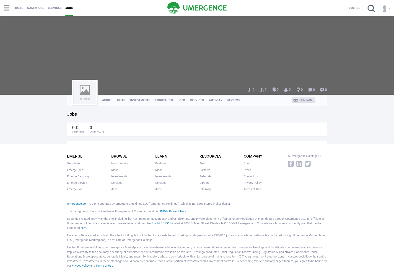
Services (55, 8)
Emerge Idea (75, 170)
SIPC (166, 223)
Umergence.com (77, 203)
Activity (215, 100)
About (107, 100)
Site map (205, 189)
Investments (140, 100)
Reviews (233, 100)
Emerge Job (74, 189)
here (83, 228)
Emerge (354, 8)
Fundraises (164, 100)
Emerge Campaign (79, 176)
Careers (205, 182)
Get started (74, 163)
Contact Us (251, 176)
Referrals (205, 176)
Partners (205, 170)
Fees (203, 163)
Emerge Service (77, 182)
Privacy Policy (253, 182)
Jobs (69, 8)
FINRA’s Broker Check (172, 211)
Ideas (19, 8)
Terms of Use (252, 189)
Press (247, 170)
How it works (119, 163)
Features (161, 163)
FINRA (156, 223)
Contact (306, 100)
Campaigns (35, 8)
